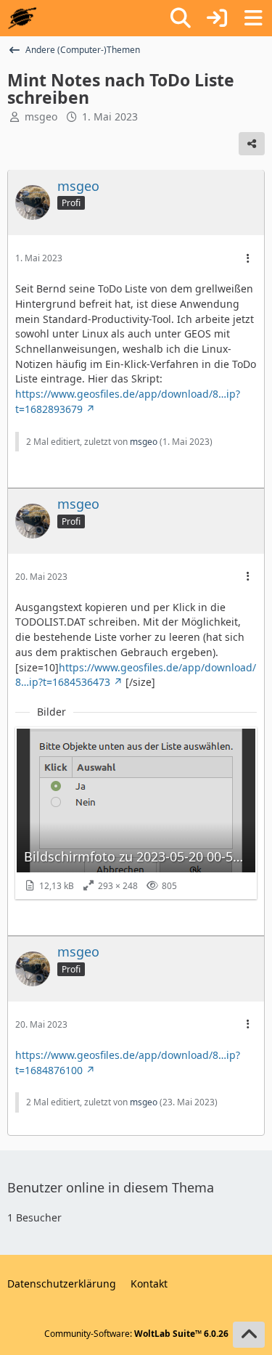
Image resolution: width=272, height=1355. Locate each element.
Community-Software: (136, 1333)
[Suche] (180, 18)
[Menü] (253, 18)
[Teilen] (252, 143)
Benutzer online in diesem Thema (110, 1187)
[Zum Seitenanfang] (249, 1335)
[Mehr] (248, 258)
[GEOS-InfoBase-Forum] (22, 18)
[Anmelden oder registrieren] (216, 18)
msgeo (41, 116)
